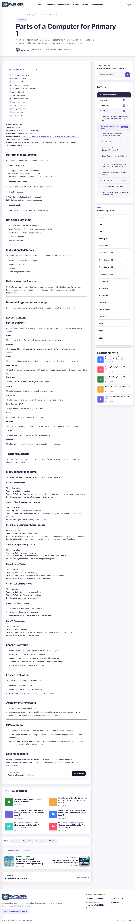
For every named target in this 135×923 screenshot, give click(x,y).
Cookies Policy (117, 898)
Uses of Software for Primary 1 (112, 186)
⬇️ (79, 773)
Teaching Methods (19, 95)
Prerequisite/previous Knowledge (24, 89)
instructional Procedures (20, 99)
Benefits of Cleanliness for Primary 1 (114, 142)
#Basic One (15, 841)
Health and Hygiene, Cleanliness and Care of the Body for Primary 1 (114, 165)
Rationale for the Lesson (21, 85)
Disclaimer (115, 902)
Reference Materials (19, 78)
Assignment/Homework (21, 109)
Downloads (51, 5)
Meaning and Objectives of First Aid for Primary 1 (114, 173)
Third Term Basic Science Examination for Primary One (115, 194)
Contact (130, 920)
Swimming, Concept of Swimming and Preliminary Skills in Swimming (50, 136)
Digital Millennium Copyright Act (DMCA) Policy (95, 905)
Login (128, 4)
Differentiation (18, 112)
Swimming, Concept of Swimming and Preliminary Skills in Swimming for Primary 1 (115, 119)
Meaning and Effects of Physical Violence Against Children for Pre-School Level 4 (71, 825)
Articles (85, 5)
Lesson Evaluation (19, 105)
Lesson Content (18, 92)
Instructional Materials (20, 82)
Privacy (123, 920)
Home (40, 5)
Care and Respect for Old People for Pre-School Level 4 (28, 800)
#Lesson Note (40, 841)
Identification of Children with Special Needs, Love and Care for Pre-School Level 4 (29, 812)
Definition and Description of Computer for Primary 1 (111, 149)
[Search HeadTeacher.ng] (120, 4)
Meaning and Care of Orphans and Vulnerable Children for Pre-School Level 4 (72, 812)
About (118, 920)
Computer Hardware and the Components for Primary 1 (112, 135)
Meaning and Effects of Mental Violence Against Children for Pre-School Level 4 (27, 825)
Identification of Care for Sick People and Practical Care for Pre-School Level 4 (72, 800)
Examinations (97, 5)
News (75, 5)
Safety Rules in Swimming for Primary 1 (115, 157)
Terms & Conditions (94, 898)
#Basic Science (27, 841)
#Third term (52, 841)
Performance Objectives (20, 75)
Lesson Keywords (18, 102)
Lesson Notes (63, 5)
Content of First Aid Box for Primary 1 (114, 180)
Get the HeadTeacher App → (15, 911)
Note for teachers (19, 116)
